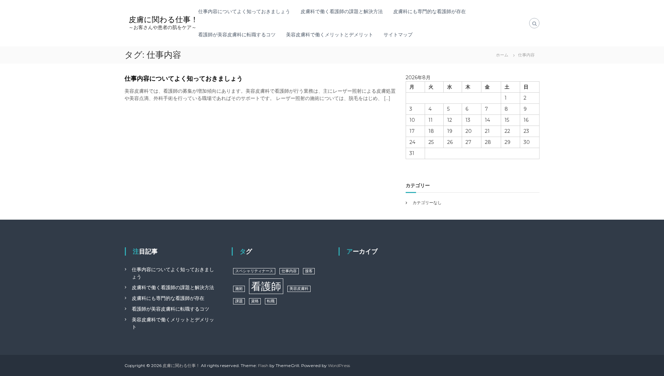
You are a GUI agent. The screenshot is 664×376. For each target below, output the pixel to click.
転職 (271, 301)
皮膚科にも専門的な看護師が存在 (429, 11)
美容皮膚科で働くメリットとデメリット (329, 34)
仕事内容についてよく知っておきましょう (244, 11)
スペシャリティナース (254, 271)
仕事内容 (289, 271)
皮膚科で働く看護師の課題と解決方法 (342, 11)
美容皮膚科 (298, 288)
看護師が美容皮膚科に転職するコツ (237, 34)
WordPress (339, 365)
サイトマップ (398, 34)
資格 (255, 301)
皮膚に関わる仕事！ (163, 19)
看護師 (266, 286)
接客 (309, 271)
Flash (263, 365)
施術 (239, 288)
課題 (239, 301)
